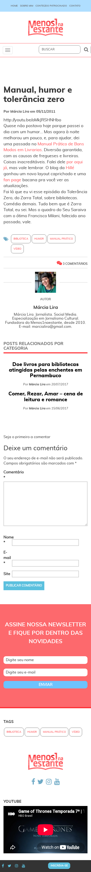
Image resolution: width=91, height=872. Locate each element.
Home (14, 6)
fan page (12, 180)
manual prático (61, 238)
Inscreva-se (59, 865)
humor (39, 238)
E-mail (7, 558)
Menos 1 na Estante (45, 27)
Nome (7, 539)
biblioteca (21, 238)
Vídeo (17, 249)
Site (7, 574)
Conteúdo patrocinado (51, 6)
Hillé (70, 168)
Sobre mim (26, 6)
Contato (74, 6)
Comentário (7, 474)
